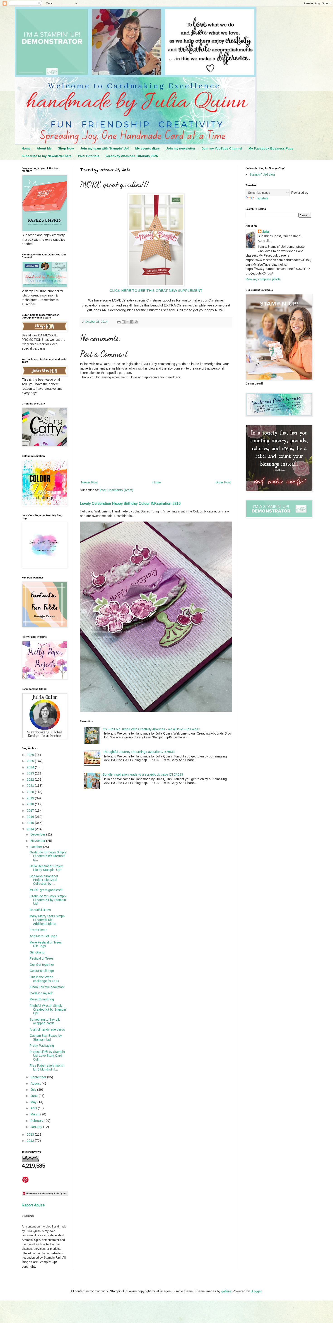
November (38, 841)
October (37, 847)
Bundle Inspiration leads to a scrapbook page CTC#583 (143, 774)
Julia (265, 231)
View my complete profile (263, 279)
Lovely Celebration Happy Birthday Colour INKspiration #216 (130, 503)
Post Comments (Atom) (116, 490)
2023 (31, 773)
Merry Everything (42, 999)
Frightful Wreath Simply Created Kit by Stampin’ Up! (48, 1009)
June (35, 1096)
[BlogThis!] (123, 322)
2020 (31, 792)
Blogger (256, 1291)
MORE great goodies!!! (46, 890)
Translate (261, 198)
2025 (31, 761)
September (39, 1077)
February (37, 1120)
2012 (31, 1140)
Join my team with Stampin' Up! (104, 148)
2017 (31, 810)
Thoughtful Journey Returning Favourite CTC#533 (139, 752)
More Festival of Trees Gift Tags (46, 944)
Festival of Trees (42, 958)
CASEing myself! (41, 993)
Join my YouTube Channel (222, 148)
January (37, 1127)
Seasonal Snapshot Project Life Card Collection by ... (44, 880)
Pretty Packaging (42, 1045)
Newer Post (89, 482)
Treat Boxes (38, 930)
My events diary (147, 148)
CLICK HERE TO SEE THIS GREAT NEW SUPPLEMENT (156, 290)
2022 (31, 779)
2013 (31, 1134)
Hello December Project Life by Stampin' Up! (46, 868)
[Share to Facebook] (132, 322)
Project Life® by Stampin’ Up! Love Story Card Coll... (47, 1055)
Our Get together (42, 964)
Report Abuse (33, 1205)
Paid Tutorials (88, 156)
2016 (31, 816)
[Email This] (119, 322)
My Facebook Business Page (271, 148)
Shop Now (66, 148)
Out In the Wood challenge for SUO (44, 979)
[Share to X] (127, 322)
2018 (31, 804)
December (38, 834)
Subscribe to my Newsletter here (47, 156)
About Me (44, 148)
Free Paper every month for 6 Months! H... (47, 1067)
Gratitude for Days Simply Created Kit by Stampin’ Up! (48, 900)
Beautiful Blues (40, 910)
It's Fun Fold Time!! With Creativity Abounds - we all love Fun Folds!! (151, 729)
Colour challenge (42, 971)
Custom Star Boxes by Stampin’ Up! (46, 1037)
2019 (31, 798)
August (36, 1083)
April (34, 1108)
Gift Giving (37, 952)
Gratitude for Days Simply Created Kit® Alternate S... (48, 856)
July (34, 1089)
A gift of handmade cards (47, 1029)
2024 (31, 767)
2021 (31, 785)
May (34, 1102)
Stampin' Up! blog (262, 174)
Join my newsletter (180, 148)
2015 (31, 823)
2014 (31, 829)
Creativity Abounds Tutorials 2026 (132, 156)
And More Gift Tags (43, 936)
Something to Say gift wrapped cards (45, 1021)
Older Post (223, 482)
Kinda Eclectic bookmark (47, 987)
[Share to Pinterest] (136, 322)
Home (26, 148)
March (35, 1114)
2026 (31, 755)
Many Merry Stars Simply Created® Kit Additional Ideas (47, 920)
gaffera (226, 1291)
